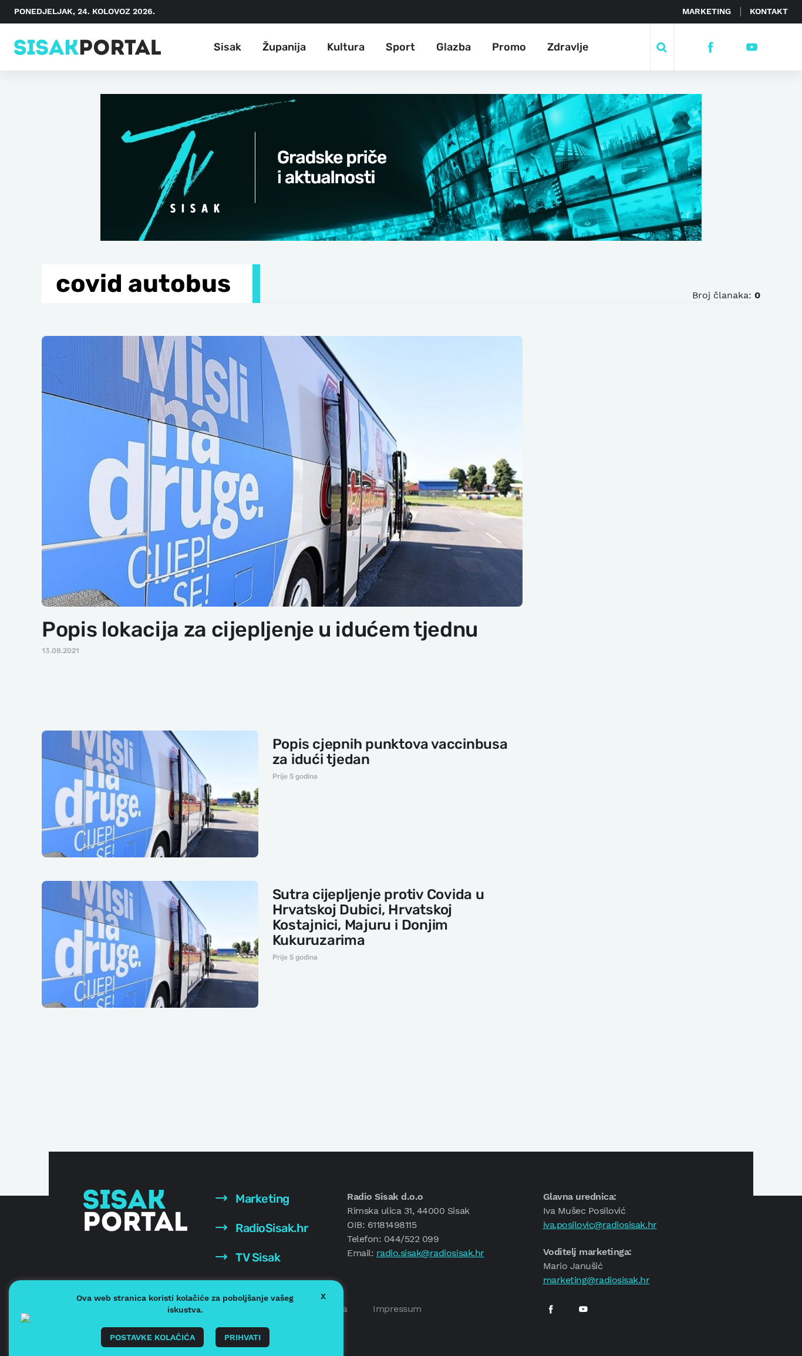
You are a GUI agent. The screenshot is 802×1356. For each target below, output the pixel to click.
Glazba (453, 47)
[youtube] (751, 47)
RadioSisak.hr (270, 1228)
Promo (509, 47)
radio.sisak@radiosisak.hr (430, 1253)
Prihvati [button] (242, 1337)
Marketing (706, 11)
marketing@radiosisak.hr (596, 1280)
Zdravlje (567, 47)
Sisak (227, 47)
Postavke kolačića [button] (152, 1337)
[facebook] (710, 47)
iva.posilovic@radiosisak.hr (600, 1224)
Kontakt (769, 11)
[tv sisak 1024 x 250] (401, 166)
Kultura (346, 47)
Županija (284, 47)
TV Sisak (257, 1257)
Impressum (397, 1308)
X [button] (323, 1296)
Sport (400, 47)
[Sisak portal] (87, 47)
